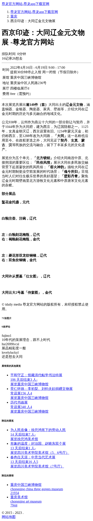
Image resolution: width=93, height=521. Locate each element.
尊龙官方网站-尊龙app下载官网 (25, 4)
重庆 (13, 16)
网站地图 (9, 517)
